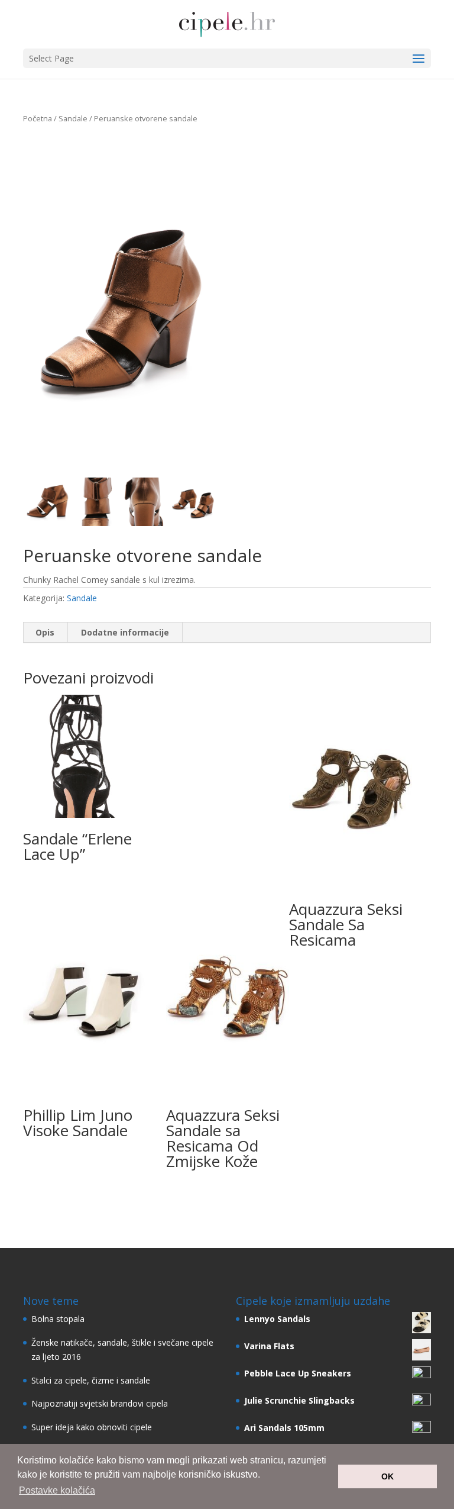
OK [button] (387, 1476)
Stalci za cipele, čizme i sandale (90, 1380)
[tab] (45, 633)
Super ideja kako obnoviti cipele (91, 1427)
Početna (37, 118)
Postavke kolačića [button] (57, 1490)
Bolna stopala (58, 1318)
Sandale (73, 118)
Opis (44, 632)
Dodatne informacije (125, 632)
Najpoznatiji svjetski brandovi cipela (99, 1403)
